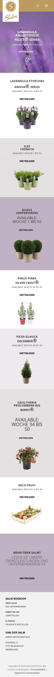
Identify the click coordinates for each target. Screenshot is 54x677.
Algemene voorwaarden (27, 672)
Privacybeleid (38, 669)
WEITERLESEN (26, 51)
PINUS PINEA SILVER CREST (27, 281)
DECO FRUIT (27, 485)
